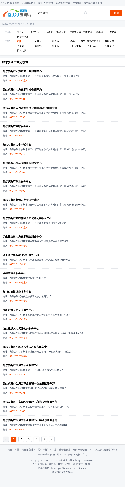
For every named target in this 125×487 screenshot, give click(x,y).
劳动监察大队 (94, 41)
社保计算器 (13, 449)
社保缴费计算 (28, 449)
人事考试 (91, 45)
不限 (19, 41)
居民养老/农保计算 (82, 449)
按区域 (8, 32)
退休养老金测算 (62, 449)
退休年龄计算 (45, 449)
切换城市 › (44, 13)
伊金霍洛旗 (22, 36)
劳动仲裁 (109, 41)
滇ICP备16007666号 (62, 472)
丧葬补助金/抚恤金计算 (50, 454)
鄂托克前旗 (75, 32)
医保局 (20, 45)
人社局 (38, 41)
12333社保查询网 (11, 23)
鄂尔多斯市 (29, 23)
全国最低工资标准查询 (75, 454)
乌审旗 (112, 32)
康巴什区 (34, 32)
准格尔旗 (61, 32)
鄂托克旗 (87, 32)
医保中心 (39, 45)
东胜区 (20, 32)
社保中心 (56, 41)
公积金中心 (75, 45)
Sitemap (82, 468)
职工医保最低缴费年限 (106, 449)
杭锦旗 (99, 32)
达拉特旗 (48, 32)
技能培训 (21, 50)
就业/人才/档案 (77, 41)
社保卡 (55, 45)
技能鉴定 (109, 45)
